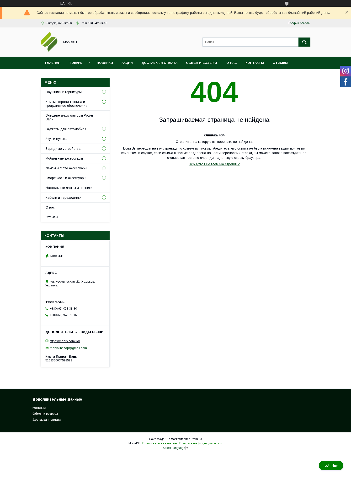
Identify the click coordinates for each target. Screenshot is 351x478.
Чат (335, 465)
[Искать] (304, 42)
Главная (52, 62)
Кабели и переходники (63, 197)
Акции (127, 62)
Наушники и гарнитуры (64, 92)
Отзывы (280, 62)
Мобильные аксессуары (64, 158)
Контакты (254, 62)
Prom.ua (196, 439)
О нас (231, 62)
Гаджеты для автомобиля (66, 129)
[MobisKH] (49, 50)
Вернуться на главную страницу (214, 164)
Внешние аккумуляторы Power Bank (69, 117)
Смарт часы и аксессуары (66, 178)
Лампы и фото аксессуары (66, 168)
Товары (76, 62)
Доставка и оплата (159, 62)
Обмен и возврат (202, 62)
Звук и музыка (56, 139)
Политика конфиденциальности (201, 443)
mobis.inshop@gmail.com (68, 347)
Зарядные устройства (63, 148)
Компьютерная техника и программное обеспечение (66, 103)
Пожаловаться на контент (159, 443)
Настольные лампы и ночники (69, 188)
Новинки (105, 62)
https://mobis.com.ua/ (65, 341)
